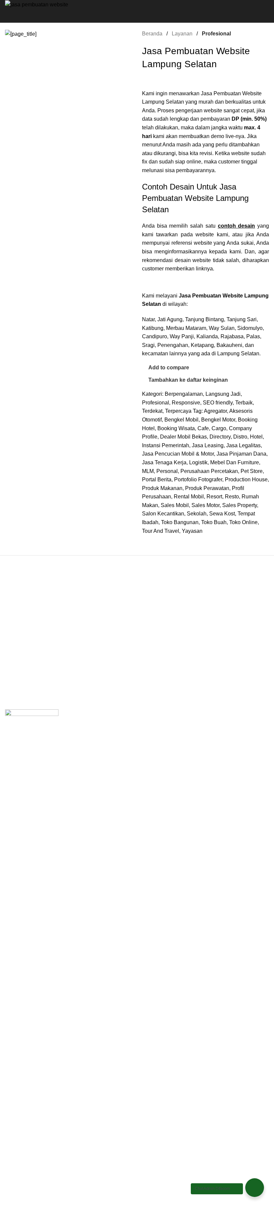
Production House (246, 479)
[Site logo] (36, 4)
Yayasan (192, 531)
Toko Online (243, 522)
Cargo (219, 428)
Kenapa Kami (21, 656)
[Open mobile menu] (137, 15)
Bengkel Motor (218, 420)
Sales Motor (205, 505)
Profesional (216, 33)
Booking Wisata (176, 428)
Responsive (186, 402)
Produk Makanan (162, 488)
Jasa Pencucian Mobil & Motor (178, 454)
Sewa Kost (222, 513)
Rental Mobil (189, 496)
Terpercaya (178, 411)
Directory (220, 437)
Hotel (256, 437)
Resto (232, 496)
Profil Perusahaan (26, 643)
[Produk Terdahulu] (249, 33)
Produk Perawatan (207, 488)
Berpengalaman (184, 394)
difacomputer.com (163, 643)
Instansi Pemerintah (165, 445)
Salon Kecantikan (163, 513)
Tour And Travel (160, 531)
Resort (214, 496)
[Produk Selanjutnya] (265, 33)
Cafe (203, 428)
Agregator (215, 411)
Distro (240, 437)
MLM (148, 471)
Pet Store (252, 471)
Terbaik (244, 402)
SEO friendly (218, 402)
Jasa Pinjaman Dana (241, 454)
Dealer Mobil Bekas (183, 437)
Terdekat (152, 411)
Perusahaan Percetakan (209, 471)
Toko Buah (214, 522)
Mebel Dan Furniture (234, 462)
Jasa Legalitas (243, 445)
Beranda (153, 33)
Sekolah (197, 513)
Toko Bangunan (179, 522)
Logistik (198, 462)
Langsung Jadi (223, 394)
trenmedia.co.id (160, 669)
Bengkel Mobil (181, 420)
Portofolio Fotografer (198, 479)
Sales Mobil (175, 505)
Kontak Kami (20, 681)
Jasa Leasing (208, 445)
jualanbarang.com (163, 656)
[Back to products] (257, 33)
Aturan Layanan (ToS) (31, 669)
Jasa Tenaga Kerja (164, 462)
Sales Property (239, 505)
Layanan (183, 33)
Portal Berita (156, 479)
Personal (167, 471)
